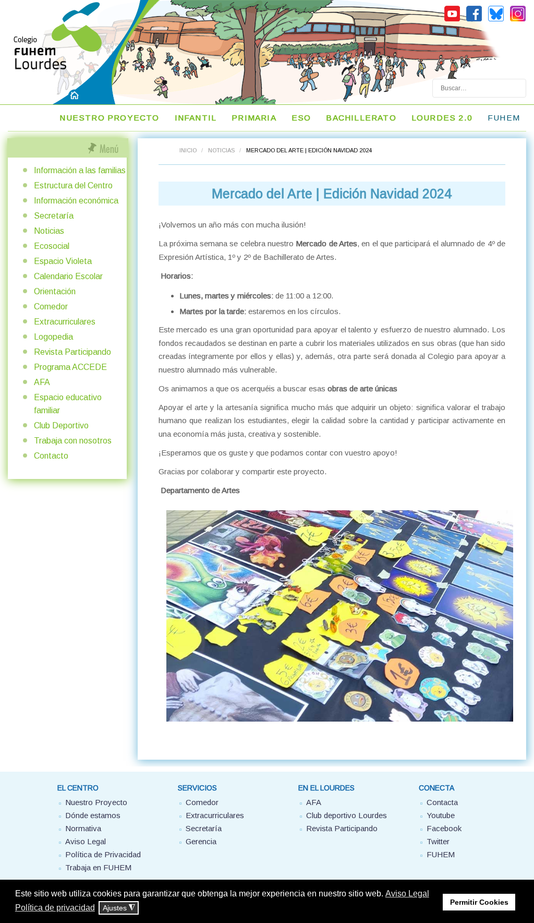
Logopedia (53, 336)
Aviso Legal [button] (407, 893)
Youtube (441, 815)
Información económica (76, 200)
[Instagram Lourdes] (517, 20)
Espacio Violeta (63, 261)
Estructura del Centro (73, 185)
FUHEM (504, 117)
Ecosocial (51, 246)
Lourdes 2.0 (441, 117)
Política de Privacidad (103, 854)
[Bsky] (496, 20)
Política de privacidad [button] (55, 907)
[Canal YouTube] (452, 20)
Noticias (221, 150)
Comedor (51, 306)
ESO (301, 117)
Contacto (51, 455)
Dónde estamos (92, 815)
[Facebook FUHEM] (474, 20)
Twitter (438, 841)
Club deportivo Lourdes (346, 815)
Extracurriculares (64, 321)
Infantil (196, 117)
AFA (42, 382)
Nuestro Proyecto (96, 802)
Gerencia (201, 841)
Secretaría (54, 215)
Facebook (444, 828)
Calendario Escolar (68, 276)
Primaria (254, 117)
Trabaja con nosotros (73, 440)
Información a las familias (80, 170)
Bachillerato (361, 117)
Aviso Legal (85, 841)
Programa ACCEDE (70, 367)
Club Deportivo (61, 425)
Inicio (188, 150)
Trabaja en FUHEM (98, 867)
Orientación (55, 291)
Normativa (83, 828)
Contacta (442, 802)
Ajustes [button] (119, 908)
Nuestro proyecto (109, 117)
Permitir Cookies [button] (479, 902)
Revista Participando (72, 351)
